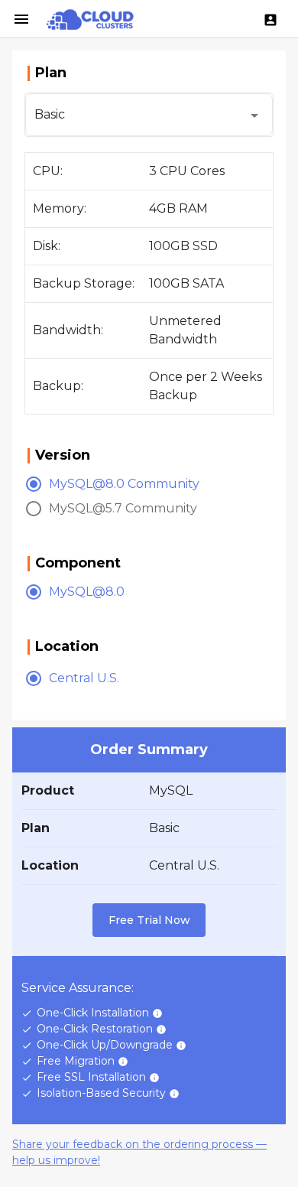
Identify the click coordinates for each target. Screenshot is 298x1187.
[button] (149, 114)
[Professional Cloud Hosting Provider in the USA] (90, 19)
